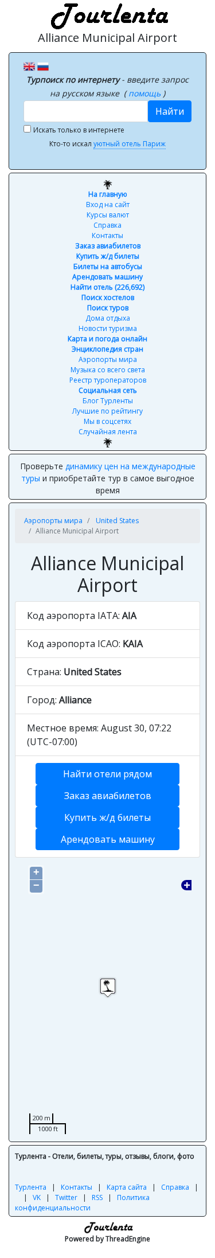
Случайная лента (108, 432)
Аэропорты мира (108, 359)
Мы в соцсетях (107, 421)
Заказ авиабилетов (107, 246)
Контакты (107, 235)
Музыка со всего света (108, 370)
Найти (169, 111)
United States (117, 520)
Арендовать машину (107, 277)
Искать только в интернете (78, 130)
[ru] (43, 65)
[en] (29, 65)
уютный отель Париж (129, 144)
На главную (107, 194)
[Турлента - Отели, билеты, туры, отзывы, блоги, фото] (107, 14)
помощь (145, 93)
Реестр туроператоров (107, 380)
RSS (97, 1197)
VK (37, 1197)
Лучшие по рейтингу (107, 411)
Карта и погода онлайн (107, 339)
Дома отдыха (107, 318)
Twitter (66, 1197)
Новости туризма (108, 328)
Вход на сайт (108, 204)
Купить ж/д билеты (107, 256)
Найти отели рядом (107, 774)
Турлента (30, 1187)
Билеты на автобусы (107, 266)
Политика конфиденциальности (82, 1203)
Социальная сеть (108, 390)
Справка (107, 225)
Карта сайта (127, 1187)
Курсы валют (108, 215)
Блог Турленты (108, 401)
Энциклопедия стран (107, 349)
